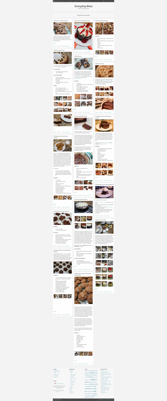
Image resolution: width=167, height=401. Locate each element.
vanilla (93, 395)
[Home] (54, 1)
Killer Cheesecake (60, 50)
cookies (72, 376)
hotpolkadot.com (103, 143)
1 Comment (86, 363)
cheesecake (73, 375)
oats (92, 386)
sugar (95, 393)
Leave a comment (66, 46)
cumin (88, 379)
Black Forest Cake (101, 220)
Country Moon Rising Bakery (79, 76)
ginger (90, 382)
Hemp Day (103, 391)
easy (90, 379)
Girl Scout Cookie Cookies (61, 20)
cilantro (86, 377)
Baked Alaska (100, 63)
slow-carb (71, 391)
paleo (71, 388)
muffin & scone (73, 378)
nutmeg (89, 386)
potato (88, 391)
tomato (86, 395)
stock (89, 393)
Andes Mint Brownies (81, 116)
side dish (72, 384)
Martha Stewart (64, 253)
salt (94, 391)
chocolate (94, 375)
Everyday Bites (83, 6)
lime (94, 384)
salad (72, 383)
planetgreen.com (77, 78)
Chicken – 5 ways (104, 379)
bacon (89, 370)
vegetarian (72, 392)
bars (71, 372)
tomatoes (89, 395)
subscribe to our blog (59, 383)
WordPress (105, 399)
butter (92, 373)
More (54, 43)
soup (71, 386)
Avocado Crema (104, 392)
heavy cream (94, 382)
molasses (86, 386)
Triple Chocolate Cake (81, 199)
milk (96, 384)
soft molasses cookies (102, 202)
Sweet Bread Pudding (102, 20)
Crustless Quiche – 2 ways (105, 383)
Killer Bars (55, 66)
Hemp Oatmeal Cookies (105, 388)
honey (86, 384)
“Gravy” (102, 370)
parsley (92, 388)
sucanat (92, 393)
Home (56, 1)
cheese (86, 375)
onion (88, 388)
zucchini (92, 397)
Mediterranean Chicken (105, 373)
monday (71, 387)
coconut (94, 377)
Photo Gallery (62, 1)
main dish (72, 382)
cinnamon (90, 377)
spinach (86, 393)
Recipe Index (82, 1)
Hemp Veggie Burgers (105, 387)
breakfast (71, 370)
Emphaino (111, 399)
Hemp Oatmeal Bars (104, 389)
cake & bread (73, 374)
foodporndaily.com (105, 142)
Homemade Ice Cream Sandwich (105, 184)
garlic (86, 382)
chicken (90, 375)
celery (96, 373)
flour (95, 380)
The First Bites (58, 388)
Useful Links (76, 1)
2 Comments (107, 215)
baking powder (94, 370)
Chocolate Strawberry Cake (83, 20)
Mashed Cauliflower (104, 371)
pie (71, 379)
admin (60, 46)
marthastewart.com (107, 80)
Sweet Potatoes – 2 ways (105, 380)
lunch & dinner (72, 380)
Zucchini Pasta (103, 382)
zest (90, 397)
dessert (71, 371)
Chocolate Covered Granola (62, 211)
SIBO (55, 373)
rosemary (91, 391)
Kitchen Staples (69, 1)
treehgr (57, 391)
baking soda (87, 373)
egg (92, 379)
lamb (88, 384)
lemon (91, 384)
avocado (86, 370)
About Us (88, 1)
